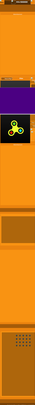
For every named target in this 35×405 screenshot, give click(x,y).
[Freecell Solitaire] (20, 345)
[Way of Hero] (30, 335)
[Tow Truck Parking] (23, 339)
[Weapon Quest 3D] (26, 335)
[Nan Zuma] (16, 342)
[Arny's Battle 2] (26, 342)
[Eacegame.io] (30, 339)
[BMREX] (20, 342)
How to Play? (8, 78)
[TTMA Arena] (16, 339)
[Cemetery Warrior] (30, 342)
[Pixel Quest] (26, 345)
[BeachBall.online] (23, 342)
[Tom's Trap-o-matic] (26, 339)
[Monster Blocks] (16, 345)
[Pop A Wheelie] (23, 345)
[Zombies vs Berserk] (16, 335)
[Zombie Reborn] (20, 335)
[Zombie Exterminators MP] (23, 335)
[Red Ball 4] (30, 345)
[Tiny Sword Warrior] (20, 339)
